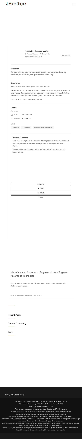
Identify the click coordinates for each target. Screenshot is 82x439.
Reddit (41, 197)
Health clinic (26, 128)
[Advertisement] (41, 32)
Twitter (41, 188)
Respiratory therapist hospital (36, 50)
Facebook (41, 184)
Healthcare (16, 128)
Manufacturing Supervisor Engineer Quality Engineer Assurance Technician (39, 273)
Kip (13, 295)
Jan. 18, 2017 (37, 295)
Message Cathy (66, 55)
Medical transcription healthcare (43, 128)
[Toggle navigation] (74, 4)
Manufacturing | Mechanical (24, 295)
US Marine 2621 (43, 404)
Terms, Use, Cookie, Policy (14, 395)
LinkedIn (41, 193)
